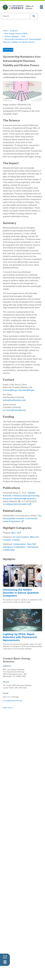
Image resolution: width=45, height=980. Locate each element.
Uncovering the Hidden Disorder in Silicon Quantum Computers (21, 592)
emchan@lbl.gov (10, 390)
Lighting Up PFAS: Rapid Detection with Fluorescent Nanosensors (20, 637)
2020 (23, 36)
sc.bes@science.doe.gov (13, 701)
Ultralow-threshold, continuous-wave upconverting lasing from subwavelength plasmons (21, 496)
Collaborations (19, 544)
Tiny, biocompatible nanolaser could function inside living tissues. (22, 518)
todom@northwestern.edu (14, 400)
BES (14, 533)
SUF (19, 533)
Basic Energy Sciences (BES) (16, 34)
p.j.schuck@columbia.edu (14, 410)
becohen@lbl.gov (26, 390)
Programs (14, 31)
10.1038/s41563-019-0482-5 (15, 504)
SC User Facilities (21, 537)
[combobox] (15, 16)
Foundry (16, 540)
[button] (34, 16)
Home (5, 31)
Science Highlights (11, 36)
